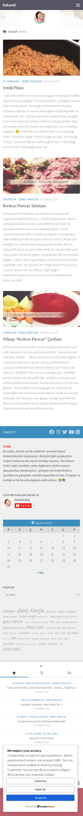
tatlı (13, 638)
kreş (5, 633)
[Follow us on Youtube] (71, 432)
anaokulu (51, 611)
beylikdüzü (42, 616)
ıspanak (52, 644)
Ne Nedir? (22, 716)
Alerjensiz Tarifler (23, 683)
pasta (43, 633)
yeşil (60, 638)
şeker (61, 644)
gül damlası (71, 616)
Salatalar (9, 199)
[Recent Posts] (41, 673)
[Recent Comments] (69, 673)
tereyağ (34, 638)
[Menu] (78, 5)
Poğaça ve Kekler (61, 683)
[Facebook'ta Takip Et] (51, 432)
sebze (50, 633)
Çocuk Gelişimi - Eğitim (37, 733)
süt (63, 633)
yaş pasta (44, 638)
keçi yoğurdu (69, 628)
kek (52, 622)
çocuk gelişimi (31, 644)
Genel (54, 733)
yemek (53, 638)
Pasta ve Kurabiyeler (32, 700)
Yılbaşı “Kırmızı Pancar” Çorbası (32, 339)
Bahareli (9, 5)
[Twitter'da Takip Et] (64, 432)
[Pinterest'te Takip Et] (77, 432)
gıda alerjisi (13, 621)
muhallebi (24, 633)
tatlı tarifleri (24, 638)
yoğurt (67, 638)
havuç (27, 622)
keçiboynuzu (70, 622)
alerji (22, 610)
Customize (40, 781)
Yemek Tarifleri (32, 81)
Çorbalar (9, 332)
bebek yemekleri (10, 616)
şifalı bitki (12, 649)
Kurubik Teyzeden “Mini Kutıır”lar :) (41, 704)
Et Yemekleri (11, 81)
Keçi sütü (35, 627)
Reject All (40, 789)
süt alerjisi (73, 633)
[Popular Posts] (14, 673)
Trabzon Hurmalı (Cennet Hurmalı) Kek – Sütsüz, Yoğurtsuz (41, 687)
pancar (34, 633)
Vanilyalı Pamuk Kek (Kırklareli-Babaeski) (41, 721)
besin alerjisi (27, 616)
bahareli (71, 611)
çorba (43, 644)
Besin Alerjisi (43, 683)
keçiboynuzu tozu (14, 628)
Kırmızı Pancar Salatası (24, 205)
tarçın (6, 638)
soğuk (57, 633)
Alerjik (37, 610)
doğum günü (57, 616)
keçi (58, 622)
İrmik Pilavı (13, 88)
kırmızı (13, 633)
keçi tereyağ (53, 628)
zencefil (19, 643)
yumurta (8, 644)
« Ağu (40, 572)
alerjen (9, 611)
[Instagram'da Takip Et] (58, 432)
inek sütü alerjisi (39, 622)
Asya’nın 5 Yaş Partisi (41, 738)
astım (61, 611)
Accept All (40, 798)
